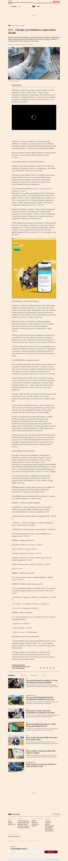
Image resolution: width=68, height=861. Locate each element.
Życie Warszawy (49, 831)
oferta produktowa (34, 840)
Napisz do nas (11, 824)
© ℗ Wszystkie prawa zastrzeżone (21, 666)
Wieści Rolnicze (49, 829)
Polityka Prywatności (22, 821)
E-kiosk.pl (47, 821)
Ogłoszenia (35, 822)
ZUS (23, 25)
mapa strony (11, 840)
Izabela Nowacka (16, 85)
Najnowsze (34, 675)
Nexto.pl (47, 824)
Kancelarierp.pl (49, 827)
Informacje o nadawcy (23, 826)
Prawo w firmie (17, 25)
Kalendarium (21, 840)
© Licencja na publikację (18, 665)
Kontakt (10, 822)
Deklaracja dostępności (23, 827)
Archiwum (34, 826)
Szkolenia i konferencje (14, 836)
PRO (38, 6)
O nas (9, 821)
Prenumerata (35, 824)
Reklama (34, 821)
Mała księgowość (49, 826)
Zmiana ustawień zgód (23, 822)
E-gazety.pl (48, 822)
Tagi (44, 675)
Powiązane (11, 675)
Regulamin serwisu (22, 824)
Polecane (23, 675)
